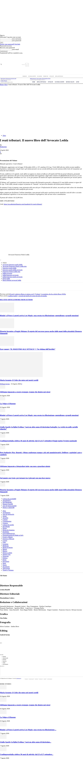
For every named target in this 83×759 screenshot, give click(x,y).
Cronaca (5, 523)
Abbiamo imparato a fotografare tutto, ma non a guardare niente (25, 466)
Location (5, 544)
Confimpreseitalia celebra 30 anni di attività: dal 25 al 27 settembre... (26, 754)
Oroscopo (6, 556)
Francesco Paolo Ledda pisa (11, 271)
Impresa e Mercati (8, 539)
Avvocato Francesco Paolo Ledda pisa (15, 266)
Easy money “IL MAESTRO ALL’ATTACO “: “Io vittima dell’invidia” (27, 349)
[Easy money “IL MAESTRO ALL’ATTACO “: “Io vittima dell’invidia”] (7, 345)
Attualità (5, 518)
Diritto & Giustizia (9, 530)
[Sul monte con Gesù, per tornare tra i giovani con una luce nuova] (2, 474)
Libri (4, 542)
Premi (4, 560)
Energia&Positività (9, 533)
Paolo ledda (6, 278)
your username (16, 39)
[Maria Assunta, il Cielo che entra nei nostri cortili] (21, 376)
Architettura (6, 512)
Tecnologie (6, 567)
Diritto (5, 528)
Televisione (6, 568)
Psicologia (6, 561)
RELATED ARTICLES (7, 299)
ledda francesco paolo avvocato (12, 277)
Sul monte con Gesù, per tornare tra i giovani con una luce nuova (25, 478)
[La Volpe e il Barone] (2, 400)
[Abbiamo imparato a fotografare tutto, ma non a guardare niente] (2, 462)
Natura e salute (7, 553)
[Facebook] (2, 156)
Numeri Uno (6, 554)
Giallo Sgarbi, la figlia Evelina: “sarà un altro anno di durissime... (25, 742)
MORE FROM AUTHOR (24, 299)
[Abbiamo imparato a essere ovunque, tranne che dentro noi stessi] (2, 388)
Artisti (5, 516)
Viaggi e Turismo (8, 570)
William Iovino (5, 384)
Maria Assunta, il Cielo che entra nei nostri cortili (19, 380)
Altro (5, 84)
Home (2, 84)
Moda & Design (8, 547)
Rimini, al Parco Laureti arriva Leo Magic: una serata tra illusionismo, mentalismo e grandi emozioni (39, 316)
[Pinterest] (11, 156)
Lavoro (5, 540)
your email (15, 49)
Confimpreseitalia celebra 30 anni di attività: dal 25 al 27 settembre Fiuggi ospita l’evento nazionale (38, 441)
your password (16, 40)
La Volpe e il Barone (8, 404)
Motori (5, 549)
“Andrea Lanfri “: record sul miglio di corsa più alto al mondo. (27, 296)
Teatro (5, 565)
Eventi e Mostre (8, 537)
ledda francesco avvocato (11, 275)
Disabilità (6, 532)
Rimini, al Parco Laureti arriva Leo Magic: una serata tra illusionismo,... (28, 730)
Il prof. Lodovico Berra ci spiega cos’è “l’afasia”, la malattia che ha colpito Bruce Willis (38, 294)
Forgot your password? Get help (10, 44)
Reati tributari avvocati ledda (12, 280)
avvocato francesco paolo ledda (12, 264)
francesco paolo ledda (9, 268)
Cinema (5, 519)
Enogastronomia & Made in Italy (13, 535)
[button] (1, 64)
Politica (5, 558)
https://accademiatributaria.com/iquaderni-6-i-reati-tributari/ (23, 204)
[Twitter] (7, 156)
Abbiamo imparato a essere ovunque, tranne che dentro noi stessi (25, 392)
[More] (21, 156)
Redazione (3, 147)
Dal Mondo (6, 526)
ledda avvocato (7, 273)
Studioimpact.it (18, 678)
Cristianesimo (7, 521)
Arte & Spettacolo (8, 514)
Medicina (6, 546)
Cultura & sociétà (8, 525)
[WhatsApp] (16, 156)
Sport (4, 563)
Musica (5, 551)
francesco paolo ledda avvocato (12, 270)
